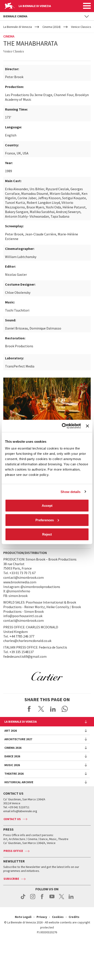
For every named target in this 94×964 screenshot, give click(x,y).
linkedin (71, 899)
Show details (70, 491)
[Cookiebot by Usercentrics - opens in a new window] (62, 426)
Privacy (42, 917)
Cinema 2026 (12, 748)
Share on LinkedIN (53, 709)
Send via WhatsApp (65, 709)
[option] (47, 676)
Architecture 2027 (18, 739)
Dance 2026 (12, 756)
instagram (32, 899)
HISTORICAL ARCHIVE (18, 782)
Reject (47, 534)
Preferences (44, 520)
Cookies (58, 917)
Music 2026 (12, 765)
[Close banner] (87, 425)
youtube (51, 899)
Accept (47, 505)
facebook (42, 899)
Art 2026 (10, 731)
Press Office (13, 851)
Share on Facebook (29, 709)
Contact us (12, 819)
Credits (74, 917)
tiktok (23, 899)
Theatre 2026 (14, 774)
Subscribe (11, 879)
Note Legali (23, 917)
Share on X (41, 709)
